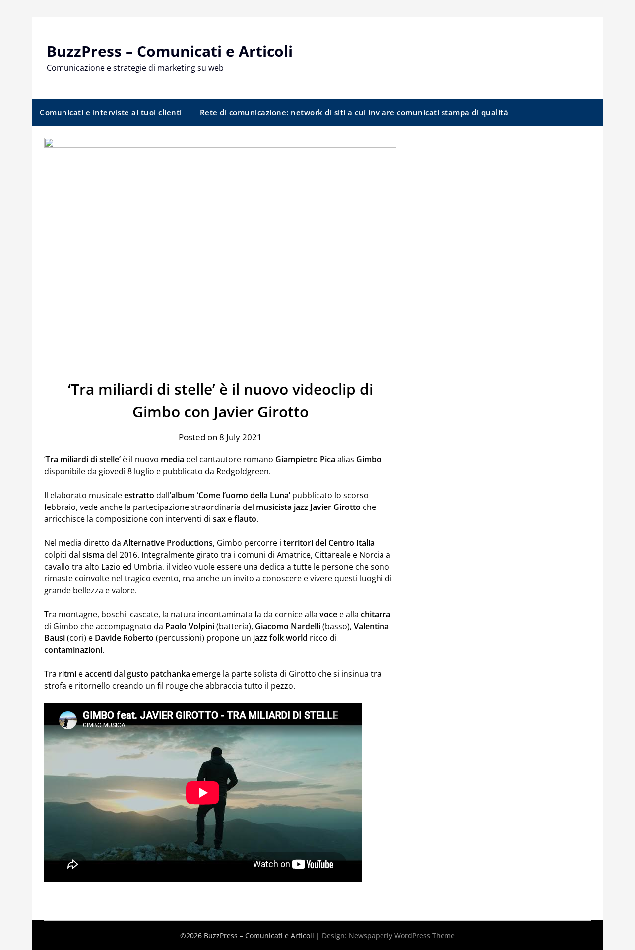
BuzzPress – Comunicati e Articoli (170, 51)
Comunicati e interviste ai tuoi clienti (111, 112)
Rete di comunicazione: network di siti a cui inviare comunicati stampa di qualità (354, 112)
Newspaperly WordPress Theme (402, 935)
